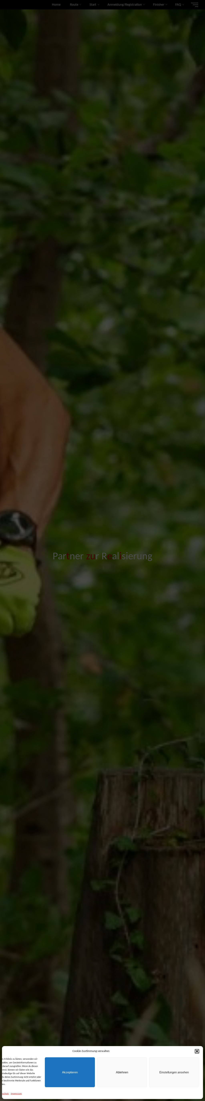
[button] (197, 1051)
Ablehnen (122, 1072)
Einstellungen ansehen (174, 1072)
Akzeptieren (70, 1072)
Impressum (16, 1094)
